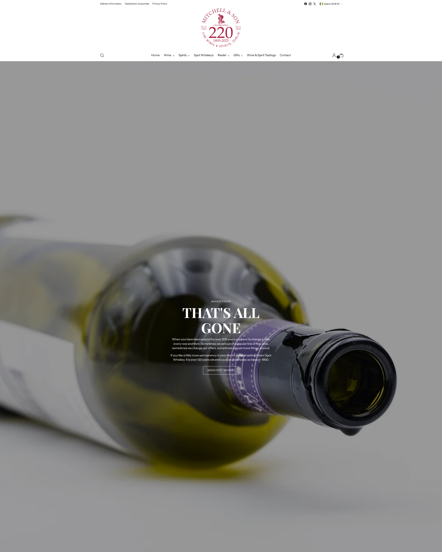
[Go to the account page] (332, 55)
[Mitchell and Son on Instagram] (310, 3)
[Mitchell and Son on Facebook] (305, 3)
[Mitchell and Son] (221, 27)
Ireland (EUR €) (331, 3)
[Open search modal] (102, 55)
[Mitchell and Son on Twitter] (314, 3)
